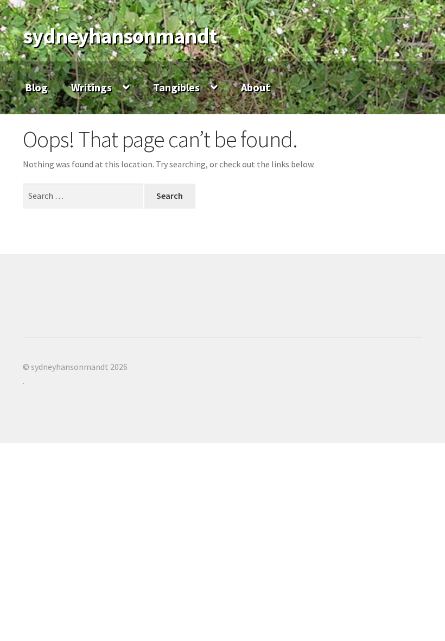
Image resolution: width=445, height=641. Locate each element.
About (255, 87)
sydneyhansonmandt (120, 35)
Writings (91, 87)
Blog (36, 87)
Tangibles (176, 87)
